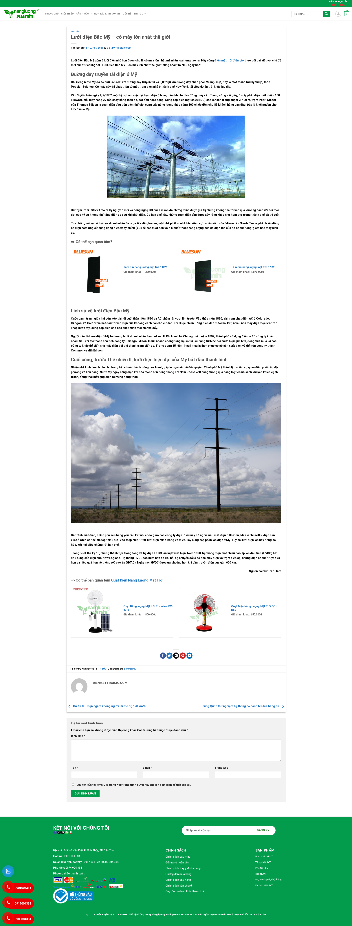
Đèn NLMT (260, 873)
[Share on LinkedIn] (189, 655)
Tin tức (138, 13)
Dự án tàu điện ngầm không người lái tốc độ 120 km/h (109, 706)
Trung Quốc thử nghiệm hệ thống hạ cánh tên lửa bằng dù (240, 706)
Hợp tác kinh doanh (107, 13)
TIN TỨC (75, 31)
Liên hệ (126, 13)
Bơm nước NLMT (264, 856)
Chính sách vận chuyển (179, 885)
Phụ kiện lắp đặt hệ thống (268, 879)
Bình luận (78, 736)
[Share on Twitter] (169, 655)
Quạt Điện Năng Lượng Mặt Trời (137, 580)
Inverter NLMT (262, 868)
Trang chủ (51, 13)
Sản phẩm (82, 13)
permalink (129, 668)
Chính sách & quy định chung (183, 868)
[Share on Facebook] (163, 655)
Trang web (221, 767)
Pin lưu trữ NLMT (264, 885)
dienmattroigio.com (119, 48)
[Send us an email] (63, 832)
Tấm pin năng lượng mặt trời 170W (252, 267)
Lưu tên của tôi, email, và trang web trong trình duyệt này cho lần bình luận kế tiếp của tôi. (134, 784)
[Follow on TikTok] (59, 832)
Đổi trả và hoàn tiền (177, 862)
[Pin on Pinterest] (183, 655)
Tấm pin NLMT (263, 862)
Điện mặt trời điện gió (229, 60)
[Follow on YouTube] (70, 832)
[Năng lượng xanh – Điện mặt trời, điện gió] (21, 14)
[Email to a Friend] (176, 655)
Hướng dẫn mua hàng (178, 874)
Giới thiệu (67, 13)
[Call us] (67, 832)
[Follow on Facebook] (55, 832)
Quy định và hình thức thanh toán (185, 891)
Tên (74, 767)
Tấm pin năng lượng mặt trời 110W (145, 267)
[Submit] (326, 14)
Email (147, 767)
